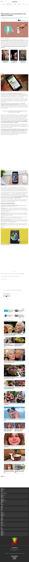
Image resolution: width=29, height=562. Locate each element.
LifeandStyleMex (13, 550)
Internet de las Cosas (19, 290)
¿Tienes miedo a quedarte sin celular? (5, 91)
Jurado (1, 535)
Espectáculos (2, 522)
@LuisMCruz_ (7, 38)
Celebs (1, 529)
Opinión (1, 516)
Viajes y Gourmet (2, 525)
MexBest (2, 531)
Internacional (2, 501)
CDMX (1, 508)
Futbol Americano (3, 495)
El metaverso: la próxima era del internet (5, 244)
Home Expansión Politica (3, 500)
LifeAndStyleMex (16, 550)
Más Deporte (2, 496)
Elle (1, 527)
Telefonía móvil (13, 290)
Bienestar (2, 534)
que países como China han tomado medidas (19, 210)
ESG (1, 503)
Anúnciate (14, 558)
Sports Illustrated (4, 493)
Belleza (1, 528)
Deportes (2, 490)
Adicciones (8, 290)
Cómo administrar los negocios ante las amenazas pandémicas (10, 276)
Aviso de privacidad (14, 556)
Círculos (2, 523)
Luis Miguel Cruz (8, 295)
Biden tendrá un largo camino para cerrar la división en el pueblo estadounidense (12, 273)
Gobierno (2, 506)
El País (11, 193)
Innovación (2, 515)
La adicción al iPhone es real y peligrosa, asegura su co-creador (8, 185)
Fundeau (18, 95)
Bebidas (1, 532)
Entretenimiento (3, 489)
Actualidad (2, 518)
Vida (1, 12)
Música (1, 491)
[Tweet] (18, 20)
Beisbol (1, 494)
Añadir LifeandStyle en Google (25, 20)
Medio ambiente (2, 512)
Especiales (2, 520)
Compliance (14, 557)
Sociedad (2, 510)
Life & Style (2, 488)
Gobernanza (2, 513)
